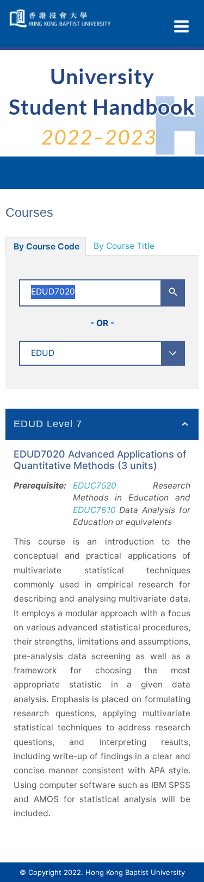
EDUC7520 (94, 485)
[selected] (61, 18)
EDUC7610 (94, 510)
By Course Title (124, 246)
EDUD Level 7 (48, 423)
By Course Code (46, 246)
